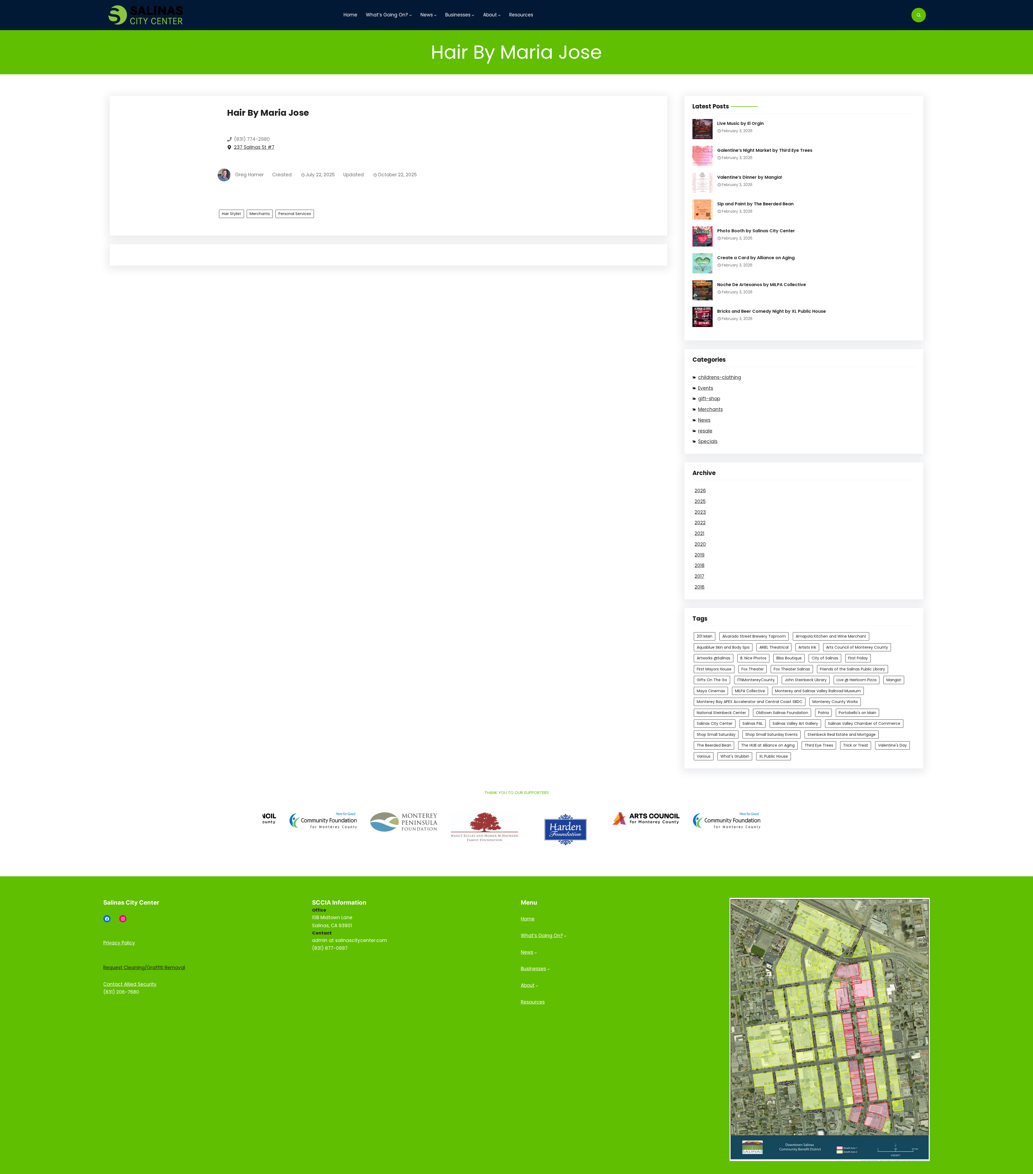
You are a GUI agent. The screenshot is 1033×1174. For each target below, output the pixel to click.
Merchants (260, 213)
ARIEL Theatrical (773, 647)
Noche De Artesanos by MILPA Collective (761, 285)
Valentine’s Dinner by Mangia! (749, 177)
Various (703, 756)
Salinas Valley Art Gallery (795, 723)
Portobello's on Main (857, 712)
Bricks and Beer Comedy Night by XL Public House (771, 311)
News (704, 420)
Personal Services (294, 213)
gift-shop (709, 398)
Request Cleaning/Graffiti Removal (144, 967)
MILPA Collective (750, 691)
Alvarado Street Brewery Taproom (754, 636)
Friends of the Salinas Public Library (852, 669)
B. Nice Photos (753, 658)
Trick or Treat (855, 745)
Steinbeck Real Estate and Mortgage (842, 734)
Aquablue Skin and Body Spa (723, 647)
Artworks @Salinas (713, 658)
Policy (128, 943)
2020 (700, 544)
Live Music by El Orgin (740, 123)
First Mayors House (714, 669)
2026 (700, 490)
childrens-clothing (719, 377)
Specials (707, 441)
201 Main (704, 636)
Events (705, 388)
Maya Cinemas (711, 691)
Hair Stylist (231, 213)
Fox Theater (752, 669)
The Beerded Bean (714, 745)
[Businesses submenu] (473, 15)
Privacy (112, 943)
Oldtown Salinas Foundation (782, 712)
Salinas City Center (715, 723)
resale (705, 431)
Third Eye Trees (819, 745)
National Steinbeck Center (721, 712)
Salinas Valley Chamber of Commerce (864, 723)
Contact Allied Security (130, 984)
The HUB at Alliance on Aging (768, 745)
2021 (699, 533)
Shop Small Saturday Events (771, 734)
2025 (700, 501)
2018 (700, 565)
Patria (823, 712)
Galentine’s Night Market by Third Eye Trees (764, 150)
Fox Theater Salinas (792, 669)
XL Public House (773, 756)
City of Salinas (825, 658)
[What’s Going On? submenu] (410, 15)
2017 (699, 576)
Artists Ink (807, 647)
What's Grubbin (734, 756)
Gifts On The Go (712, 680)
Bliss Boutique (789, 658)
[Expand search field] (918, 15)
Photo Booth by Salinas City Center (756, 231)
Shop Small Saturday (716, 734)
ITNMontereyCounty (756, 680)
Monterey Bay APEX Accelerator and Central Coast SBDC (749, 701)
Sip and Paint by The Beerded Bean (755, 204)
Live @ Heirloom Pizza (856, 680)
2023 (700, 512)
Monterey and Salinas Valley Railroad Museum (818, 691)
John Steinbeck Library (806, 680)
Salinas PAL (752, 723)
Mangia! (893, 680)
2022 (700, 522)
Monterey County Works (835, 701)
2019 (700, 555)
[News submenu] (435, 15)
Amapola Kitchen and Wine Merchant (831, 636)
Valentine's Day (892, 745)
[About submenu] (499, 15)
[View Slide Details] (342, 822)
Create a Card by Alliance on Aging (756, 258)
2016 (700, 587)
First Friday (858, 658)
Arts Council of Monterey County (857, 647)
